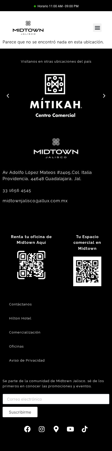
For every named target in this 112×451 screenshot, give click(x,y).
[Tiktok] (84, 428)
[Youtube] (70, 428)
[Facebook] (27, 428)
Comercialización (25, 332)
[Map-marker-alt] (56, 428)
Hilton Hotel (20, 318)
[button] (97, 27)
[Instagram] (41, 428)
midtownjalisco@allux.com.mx (35, 200)
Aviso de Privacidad (27, 360)
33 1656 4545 (17, 190)
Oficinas (16, 346)
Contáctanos (20, 304)
